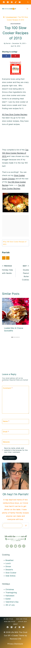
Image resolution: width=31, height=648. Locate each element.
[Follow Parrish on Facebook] (4, 258)
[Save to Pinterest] (15, 56)
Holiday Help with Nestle (7, 269)
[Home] (4, 17)
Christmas (10, 589)
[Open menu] (27, 8)
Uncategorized (15, 23)
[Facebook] (4, 2)
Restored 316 (15, 639)
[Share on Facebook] (6, 56)
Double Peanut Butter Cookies (25, 273)
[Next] (26, 317)
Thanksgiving (11, 593)
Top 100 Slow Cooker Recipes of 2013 (15, 153)
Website (6, 442)
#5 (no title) (8, 619)
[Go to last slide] (4, 317)
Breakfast (10, 560)
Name (6, 421)
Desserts (9, 570)
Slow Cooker (11, 573)
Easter (8, 599)
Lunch (8, 563)
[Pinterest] (11, 2)
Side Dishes (10, 576)
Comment (8, 388)
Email (6, 432)
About (15, 624)
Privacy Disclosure (15, 644)
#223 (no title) (21, 619)
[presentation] (15, 311)
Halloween (10, 596)
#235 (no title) (9, 621)
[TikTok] (15, 2)
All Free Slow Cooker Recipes (14, 114)
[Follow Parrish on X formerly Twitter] (7, 258)
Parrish (8, 43)
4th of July (10, 605)
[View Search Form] (28, 2)
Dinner (8, 566)
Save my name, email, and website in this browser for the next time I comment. (16, 450)
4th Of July (22, 621)
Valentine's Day (12, 602)
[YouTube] (19, 2)
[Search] (26, 525)
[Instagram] (7, 2)
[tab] (13, 337)
